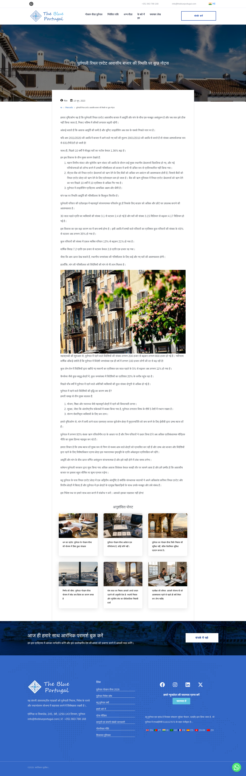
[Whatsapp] (31, 4)
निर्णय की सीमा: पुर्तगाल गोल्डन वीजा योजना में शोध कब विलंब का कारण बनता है (78, 594)
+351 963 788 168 (150, 4)
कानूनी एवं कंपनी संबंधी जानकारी (110, 722)
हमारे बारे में (101, 709)
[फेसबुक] (162, 685)
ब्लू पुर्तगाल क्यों (102, 702)
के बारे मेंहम (141, 16)
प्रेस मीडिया (101, 715)
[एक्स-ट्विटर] (200, 685)
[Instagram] (175, 685)
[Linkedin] (188, 685)
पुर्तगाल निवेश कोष (104, 696)
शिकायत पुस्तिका (103, 735)
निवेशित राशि (113, 14)
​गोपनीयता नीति (102, 728)
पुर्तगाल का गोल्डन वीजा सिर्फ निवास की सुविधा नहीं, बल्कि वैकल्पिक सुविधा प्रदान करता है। (167, 546)
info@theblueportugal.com (184, 4)
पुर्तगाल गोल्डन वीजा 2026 (107, 689)
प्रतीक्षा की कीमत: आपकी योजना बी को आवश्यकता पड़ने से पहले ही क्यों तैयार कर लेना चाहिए (167, 594)
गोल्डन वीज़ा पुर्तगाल (93, 14)
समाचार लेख (155, 14)
